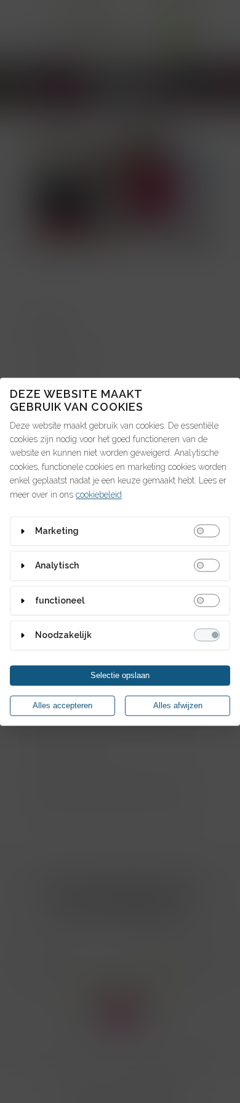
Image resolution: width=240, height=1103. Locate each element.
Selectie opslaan (120, 675)
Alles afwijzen (177, 705)
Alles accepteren (62, 705)
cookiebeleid (99, 494)
